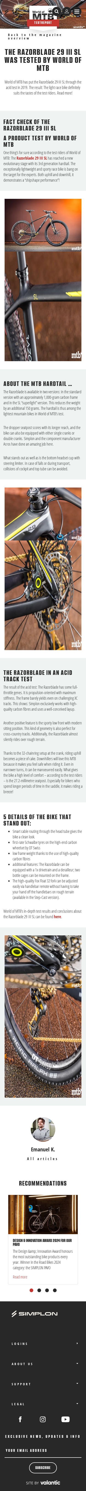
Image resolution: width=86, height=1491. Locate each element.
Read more (20, 1277)
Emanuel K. (43, 1149)
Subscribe (43, 1468)
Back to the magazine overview (35, 36)
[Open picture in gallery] (43, 225)
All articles (42, 1159)
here (57, 916)
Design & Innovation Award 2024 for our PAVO (42, 1243)
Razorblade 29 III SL (32, 158)
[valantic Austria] (43, 1482)
